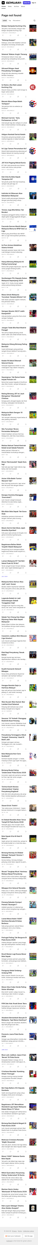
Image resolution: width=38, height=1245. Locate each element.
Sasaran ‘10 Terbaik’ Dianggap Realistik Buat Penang (14, 719)
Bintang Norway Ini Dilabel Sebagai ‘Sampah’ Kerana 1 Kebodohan (12, 855)
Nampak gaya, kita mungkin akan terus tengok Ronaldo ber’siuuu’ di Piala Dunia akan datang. (13, 826)
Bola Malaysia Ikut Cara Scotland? (11, 755)
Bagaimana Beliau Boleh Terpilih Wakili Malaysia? (12, 545)
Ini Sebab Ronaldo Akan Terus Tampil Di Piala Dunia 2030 (14, 821)
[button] (3, 6)
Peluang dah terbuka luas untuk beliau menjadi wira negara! (12, 708)
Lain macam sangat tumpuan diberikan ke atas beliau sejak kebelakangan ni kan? (11, 501)
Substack (9, 1241)
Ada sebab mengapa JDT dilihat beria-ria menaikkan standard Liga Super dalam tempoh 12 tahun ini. (14, 1113)
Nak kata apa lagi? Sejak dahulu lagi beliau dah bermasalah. (14, 468)
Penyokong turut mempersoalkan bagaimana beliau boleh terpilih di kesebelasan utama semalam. (13, 550)
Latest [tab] (5, 20)
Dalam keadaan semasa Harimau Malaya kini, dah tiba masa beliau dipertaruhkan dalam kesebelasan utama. (13, 435)
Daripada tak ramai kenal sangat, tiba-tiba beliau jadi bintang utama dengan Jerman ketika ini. (14, 1195)
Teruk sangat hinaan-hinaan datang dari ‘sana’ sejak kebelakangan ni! (13, 567)
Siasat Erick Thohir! (10, 806)
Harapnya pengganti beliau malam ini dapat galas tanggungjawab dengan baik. (14, 216)
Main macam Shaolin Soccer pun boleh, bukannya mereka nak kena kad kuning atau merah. (13, 976)
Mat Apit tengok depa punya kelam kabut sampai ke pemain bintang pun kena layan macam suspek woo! (14, 1212)
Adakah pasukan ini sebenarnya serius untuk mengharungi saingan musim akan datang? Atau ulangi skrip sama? (13, 908)
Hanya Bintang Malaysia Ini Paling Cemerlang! (13, 263)
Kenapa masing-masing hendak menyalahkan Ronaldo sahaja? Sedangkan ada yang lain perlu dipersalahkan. (12, 1077)
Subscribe (27, 3)
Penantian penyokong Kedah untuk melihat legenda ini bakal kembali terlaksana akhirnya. (13, 138)
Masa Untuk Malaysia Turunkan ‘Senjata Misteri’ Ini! (14, 296)
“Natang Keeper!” (9, 40)
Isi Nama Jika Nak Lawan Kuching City (12, 86)
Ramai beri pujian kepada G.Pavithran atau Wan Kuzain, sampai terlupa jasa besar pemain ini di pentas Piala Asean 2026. (14, 383)
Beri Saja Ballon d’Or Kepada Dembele (13, 1089)
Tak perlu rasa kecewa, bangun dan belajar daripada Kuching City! (13, 29)
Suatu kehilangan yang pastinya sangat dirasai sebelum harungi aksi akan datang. (14, 350)
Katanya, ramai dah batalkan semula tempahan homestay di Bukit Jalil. (14, 44)
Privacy (14, 1231)
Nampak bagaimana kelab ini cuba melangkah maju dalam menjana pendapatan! (13, 366)
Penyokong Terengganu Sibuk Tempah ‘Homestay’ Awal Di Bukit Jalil (14, 737)
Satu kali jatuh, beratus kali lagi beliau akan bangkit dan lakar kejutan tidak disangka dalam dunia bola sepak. (14, 1146)
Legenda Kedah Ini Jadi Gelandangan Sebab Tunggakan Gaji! (11, 600)
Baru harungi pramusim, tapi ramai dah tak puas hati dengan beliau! (13, 484)
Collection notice (28, 1231)
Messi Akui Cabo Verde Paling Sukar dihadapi (14, 988)
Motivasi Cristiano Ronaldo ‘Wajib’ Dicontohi (13, 1141)
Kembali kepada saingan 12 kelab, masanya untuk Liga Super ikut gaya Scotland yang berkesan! (14, 760)
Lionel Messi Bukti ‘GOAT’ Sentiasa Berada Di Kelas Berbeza (12, 921)
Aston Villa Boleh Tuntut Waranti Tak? (12, 480)
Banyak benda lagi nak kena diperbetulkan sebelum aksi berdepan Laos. (14, 658)
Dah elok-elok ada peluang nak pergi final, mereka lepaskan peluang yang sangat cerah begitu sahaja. (14, 795)
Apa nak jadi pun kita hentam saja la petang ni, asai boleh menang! (14, 691)
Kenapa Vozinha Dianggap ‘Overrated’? (12, 496)
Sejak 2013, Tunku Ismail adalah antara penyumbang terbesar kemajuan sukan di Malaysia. (12, 284)
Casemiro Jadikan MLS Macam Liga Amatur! (14, 637)
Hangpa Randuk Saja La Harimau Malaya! (11, 686)
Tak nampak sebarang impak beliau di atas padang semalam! (14, 418)
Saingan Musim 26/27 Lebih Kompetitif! (13, 312)
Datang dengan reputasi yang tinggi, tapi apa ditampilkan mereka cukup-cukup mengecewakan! (14, 943)
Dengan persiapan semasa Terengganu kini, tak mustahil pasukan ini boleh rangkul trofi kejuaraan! (12, 743)
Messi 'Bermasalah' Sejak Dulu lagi (14, 463)
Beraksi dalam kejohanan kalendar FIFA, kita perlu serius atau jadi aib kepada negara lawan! (13, 588)
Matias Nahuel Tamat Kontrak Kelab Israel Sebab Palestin (14, 447)
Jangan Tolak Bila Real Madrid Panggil (14, 329)
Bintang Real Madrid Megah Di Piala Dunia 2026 (14, 1124)
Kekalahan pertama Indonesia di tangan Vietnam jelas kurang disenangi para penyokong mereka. (13, 517)
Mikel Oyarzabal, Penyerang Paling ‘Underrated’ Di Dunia (13, 1174)
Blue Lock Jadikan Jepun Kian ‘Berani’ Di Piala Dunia (14, 1056)
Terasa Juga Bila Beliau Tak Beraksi (13, 211)
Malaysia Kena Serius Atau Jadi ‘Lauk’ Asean (12, 583)
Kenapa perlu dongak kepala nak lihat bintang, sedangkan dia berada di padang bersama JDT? (14, 402)
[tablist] (11, 20)
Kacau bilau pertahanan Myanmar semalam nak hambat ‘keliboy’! (13, 675)
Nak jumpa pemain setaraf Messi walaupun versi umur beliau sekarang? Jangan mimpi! (13, 927)
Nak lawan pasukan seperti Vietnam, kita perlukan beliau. (14, 300)
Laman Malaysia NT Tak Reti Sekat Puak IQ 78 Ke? (13, 562)
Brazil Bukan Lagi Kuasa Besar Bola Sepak (14, 955)
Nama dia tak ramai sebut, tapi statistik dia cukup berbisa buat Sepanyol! (12, 1179)
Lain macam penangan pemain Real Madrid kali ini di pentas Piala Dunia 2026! (14, 1129)
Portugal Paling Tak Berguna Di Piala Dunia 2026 (14, 939)
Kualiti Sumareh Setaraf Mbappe (11, 670)
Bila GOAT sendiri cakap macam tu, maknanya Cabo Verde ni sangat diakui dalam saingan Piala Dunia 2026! (13, 993)
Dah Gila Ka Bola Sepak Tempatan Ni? (11, 178)
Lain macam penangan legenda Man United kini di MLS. (14, 642)
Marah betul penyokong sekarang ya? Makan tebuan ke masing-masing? (14, 152)
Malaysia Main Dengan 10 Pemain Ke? (12, 414)
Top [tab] (10, 20)
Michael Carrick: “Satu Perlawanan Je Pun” (11, 119)
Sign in (34, 3)
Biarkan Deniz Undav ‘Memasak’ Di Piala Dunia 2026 (14, 1190)
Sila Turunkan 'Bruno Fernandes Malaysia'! (10, 430)
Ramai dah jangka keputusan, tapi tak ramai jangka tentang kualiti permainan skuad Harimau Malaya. (14, 267)
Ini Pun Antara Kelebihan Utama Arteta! (12, 246)
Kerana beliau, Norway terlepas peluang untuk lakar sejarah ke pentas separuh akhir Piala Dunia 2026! (14, 861)
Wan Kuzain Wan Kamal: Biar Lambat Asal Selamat (13, 703)
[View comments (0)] (10, 35)
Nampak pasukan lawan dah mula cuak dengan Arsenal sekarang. (13, 251)
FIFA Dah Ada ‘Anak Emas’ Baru (14, 1003)
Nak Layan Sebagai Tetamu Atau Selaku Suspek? (13, 1207)
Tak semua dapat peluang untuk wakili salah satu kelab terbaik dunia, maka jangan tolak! (14, 333)
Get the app (29, 1236)
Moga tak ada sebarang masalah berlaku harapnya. (12, 74)
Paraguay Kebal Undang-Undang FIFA (12, 972)
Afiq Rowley (12, 32)
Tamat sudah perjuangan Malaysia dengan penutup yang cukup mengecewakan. (13, 199)
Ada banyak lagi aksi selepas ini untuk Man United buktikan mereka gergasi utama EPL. (14, 124)
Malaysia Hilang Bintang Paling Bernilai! (14, 345)
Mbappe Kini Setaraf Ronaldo (13, 888)
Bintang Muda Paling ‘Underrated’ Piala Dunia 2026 (14, 771)
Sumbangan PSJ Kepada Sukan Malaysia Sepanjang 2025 (14, 279)
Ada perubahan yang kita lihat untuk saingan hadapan (14, 317)
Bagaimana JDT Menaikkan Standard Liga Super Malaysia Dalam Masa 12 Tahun (14, 1106)
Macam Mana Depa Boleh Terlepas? (12, 102)
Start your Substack (14, 1236)
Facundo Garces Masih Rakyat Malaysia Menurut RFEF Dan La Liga (14, 228)
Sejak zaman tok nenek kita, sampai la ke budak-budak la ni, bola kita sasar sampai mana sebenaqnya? (14, 842)
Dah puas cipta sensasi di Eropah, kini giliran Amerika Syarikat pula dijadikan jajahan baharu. (14, 534)
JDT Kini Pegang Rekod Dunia (14, 163)
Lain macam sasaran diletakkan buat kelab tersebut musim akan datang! (14, 724)
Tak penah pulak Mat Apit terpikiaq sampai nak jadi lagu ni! (13, 183)
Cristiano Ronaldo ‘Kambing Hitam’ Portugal (13, 1072)
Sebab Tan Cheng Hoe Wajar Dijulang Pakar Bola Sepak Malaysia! (13, 619)
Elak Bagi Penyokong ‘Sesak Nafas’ (13, 653)
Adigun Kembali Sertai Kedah (13, 134)
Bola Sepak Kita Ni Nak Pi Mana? (12, 837)
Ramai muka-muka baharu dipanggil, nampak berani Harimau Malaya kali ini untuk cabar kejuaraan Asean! (14, 877)
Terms (20, 1231)
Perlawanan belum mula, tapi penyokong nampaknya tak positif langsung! (13, 58)
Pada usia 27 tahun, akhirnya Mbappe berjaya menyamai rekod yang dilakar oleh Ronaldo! (14, 892)
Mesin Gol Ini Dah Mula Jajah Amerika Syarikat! (13, 529)
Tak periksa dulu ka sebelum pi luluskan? (12, 107)
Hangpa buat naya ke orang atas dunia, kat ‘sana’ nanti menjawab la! (13, 606)
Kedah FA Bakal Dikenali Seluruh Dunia (11, 362)
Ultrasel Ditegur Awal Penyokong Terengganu (11, 69)
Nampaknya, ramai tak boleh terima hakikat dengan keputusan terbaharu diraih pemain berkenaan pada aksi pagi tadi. (14, 1007)
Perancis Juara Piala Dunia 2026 (12, 1035)
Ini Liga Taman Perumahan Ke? (14, 149)
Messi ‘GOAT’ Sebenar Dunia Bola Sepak (13, 1157)
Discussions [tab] (16, 20)
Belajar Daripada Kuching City (14, 26)
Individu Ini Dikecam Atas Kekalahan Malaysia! (12, 194)
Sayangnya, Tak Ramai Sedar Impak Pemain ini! (13, 378)
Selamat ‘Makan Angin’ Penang (14, 54)
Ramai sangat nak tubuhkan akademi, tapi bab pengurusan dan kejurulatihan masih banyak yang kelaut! (14, 1023)
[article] (19, 31)
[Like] (3, 35)
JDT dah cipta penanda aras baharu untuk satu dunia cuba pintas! (13, 166)
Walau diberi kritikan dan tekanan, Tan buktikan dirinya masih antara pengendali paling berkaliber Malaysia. (13, 625)
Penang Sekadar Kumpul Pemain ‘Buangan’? (12, 903)
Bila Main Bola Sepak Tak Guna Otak (14, 512)
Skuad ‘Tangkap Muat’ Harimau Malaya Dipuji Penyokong (14, 873)
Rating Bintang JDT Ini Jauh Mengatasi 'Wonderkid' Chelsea (13, 396)
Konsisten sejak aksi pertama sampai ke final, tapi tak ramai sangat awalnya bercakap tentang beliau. (14, 776)
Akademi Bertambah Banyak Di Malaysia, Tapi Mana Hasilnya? (14, 1019)
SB (7, 238)
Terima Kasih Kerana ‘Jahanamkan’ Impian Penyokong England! (10, 789)
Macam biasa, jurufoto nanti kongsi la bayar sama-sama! (14, 91)
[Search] (34, 20)
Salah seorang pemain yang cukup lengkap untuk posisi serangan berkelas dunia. (13, 1094)
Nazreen (9, 711)
